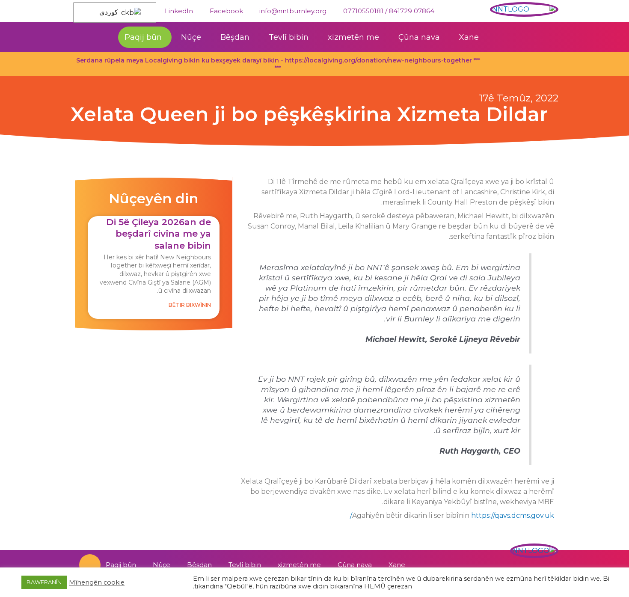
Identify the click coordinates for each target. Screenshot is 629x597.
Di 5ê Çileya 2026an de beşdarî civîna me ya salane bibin (158, 234)
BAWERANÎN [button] (44, 582)
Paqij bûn (143, 37)
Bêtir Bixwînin (190, 305)
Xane (469, 37)
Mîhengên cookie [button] (97, 582)
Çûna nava (419, 37)
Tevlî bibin (289, 37)
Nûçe (191, 37)
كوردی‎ (109, 12)
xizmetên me (353, 37)
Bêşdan (234, 37)
